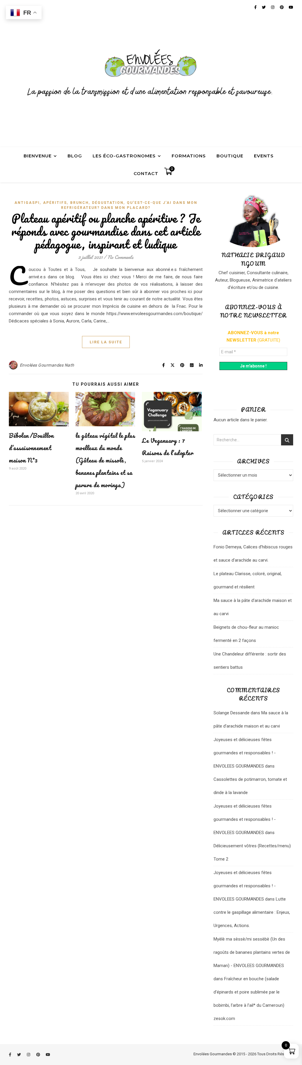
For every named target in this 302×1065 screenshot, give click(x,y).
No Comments (120, 257)
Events (264, 156)
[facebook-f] (10, 1054)
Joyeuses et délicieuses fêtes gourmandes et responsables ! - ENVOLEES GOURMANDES (245, 753)
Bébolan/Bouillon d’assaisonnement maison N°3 (31, 448)
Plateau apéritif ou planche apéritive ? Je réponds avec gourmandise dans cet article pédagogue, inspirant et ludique (105, 231)
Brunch (79, 203)
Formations (189, 156)
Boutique (229, 156)
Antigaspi (27, 203)
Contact (146, 173)
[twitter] (19, 1054)
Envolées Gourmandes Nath (47, 365)
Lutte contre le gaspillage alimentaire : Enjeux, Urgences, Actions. (252, 912)
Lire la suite (106, 342)
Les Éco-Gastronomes (124, 156)
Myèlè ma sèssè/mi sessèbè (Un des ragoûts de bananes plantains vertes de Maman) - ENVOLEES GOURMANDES (252, 952)
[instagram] (29, 1054)
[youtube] (48, 1054)
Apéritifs (55, 203)
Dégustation (108, 203)
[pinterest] (38, 1054)
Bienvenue (38, 156)
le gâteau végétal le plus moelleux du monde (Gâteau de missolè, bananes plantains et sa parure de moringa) (105, 460)
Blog (75, 156)
